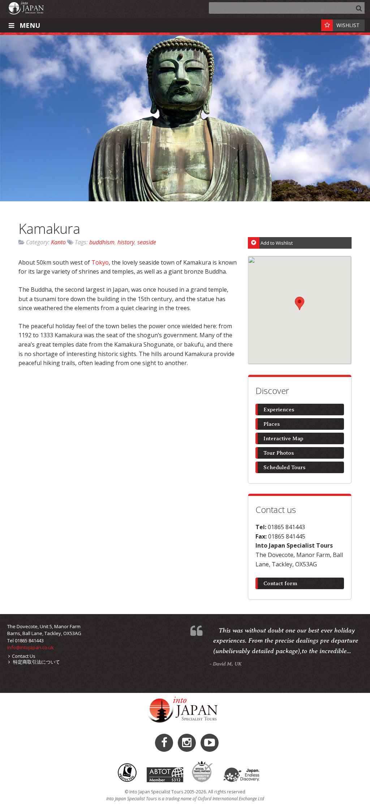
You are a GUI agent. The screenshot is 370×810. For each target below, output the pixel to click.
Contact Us (23, 656)
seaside (146, 242)
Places (271, 424)
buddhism (102, 242)
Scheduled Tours (284, 467)
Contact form (280, 583)
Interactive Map (283, 438)
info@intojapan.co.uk (30, 647)
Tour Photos (278, 453)
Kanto (58, 242)
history (125, 242)
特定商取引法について (36, 662)
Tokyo (100, 262)
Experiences (278, 409)
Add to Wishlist (277, 243)
